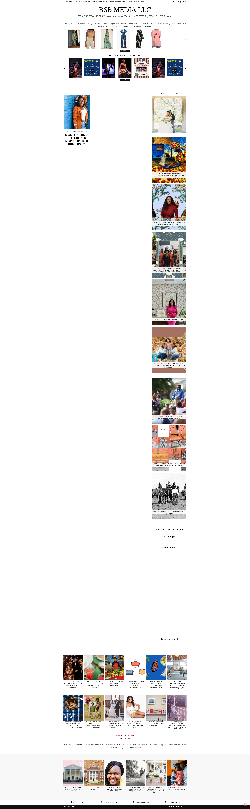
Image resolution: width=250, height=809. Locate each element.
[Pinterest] (178, 2)
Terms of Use (125, 738)
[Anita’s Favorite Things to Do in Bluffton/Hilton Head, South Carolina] (156, 667)
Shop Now (125, 51)
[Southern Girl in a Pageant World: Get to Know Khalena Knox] (135, 708)
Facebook (142, 802)
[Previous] (64, 39)
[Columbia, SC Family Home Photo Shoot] (177, 773)
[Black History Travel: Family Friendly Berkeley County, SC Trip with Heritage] (177, 708)
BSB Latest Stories (117, 2)
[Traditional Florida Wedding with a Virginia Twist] (135, 773)
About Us (68, 2)
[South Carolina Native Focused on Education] (114, 773)
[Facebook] (180, 2)
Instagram (110, 802)
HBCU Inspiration (100, 2)
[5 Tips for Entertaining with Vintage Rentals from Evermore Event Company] (177, 667)
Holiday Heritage (83, 2)
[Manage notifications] (245, 804)
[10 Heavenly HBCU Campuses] (94, 773)
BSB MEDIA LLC (125, 9)
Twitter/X (78, 802)
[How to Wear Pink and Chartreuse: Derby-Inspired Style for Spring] (94, 708)
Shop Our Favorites (136, 2)
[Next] (185, 39)
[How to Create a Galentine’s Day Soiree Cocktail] (156, 708)
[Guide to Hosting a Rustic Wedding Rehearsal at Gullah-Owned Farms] (73, 708)
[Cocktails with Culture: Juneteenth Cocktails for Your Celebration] (94, 667)
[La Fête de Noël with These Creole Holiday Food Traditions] (114, 667)
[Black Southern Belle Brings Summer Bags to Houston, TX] (77, 112)
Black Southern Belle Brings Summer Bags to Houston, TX (76, 139)
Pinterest (173, 802)
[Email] (183, 2)
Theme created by (178, 806)
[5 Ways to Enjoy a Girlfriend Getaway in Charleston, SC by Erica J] (156, 773)
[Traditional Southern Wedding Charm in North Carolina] (114, 708)
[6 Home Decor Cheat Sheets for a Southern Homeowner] (135, 667)
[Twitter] (173, 2)
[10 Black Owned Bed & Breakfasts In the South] (73, 773)
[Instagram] (175, 2)
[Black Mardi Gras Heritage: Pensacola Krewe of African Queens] (73, 667)
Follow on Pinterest (170, 639)
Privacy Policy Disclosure (125, 735)
